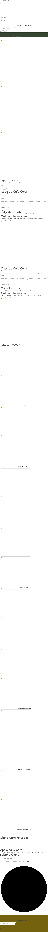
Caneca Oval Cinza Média (24, 708)
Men (5, 31)
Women (2, 31)
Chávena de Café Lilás (24, 587)
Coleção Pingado (7, 36)
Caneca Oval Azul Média (24, 648)
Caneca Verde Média (24, 769)
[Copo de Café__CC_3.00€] (24, 109)
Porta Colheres (24, 527)
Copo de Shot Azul (24, 406)
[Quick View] (1, 404)
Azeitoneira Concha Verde (24, 829)
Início (1, 36)
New (7, 31)
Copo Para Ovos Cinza (24, 466)
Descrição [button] (4, 189)
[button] (2, 915)
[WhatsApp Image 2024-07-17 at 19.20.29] (24, 155)
